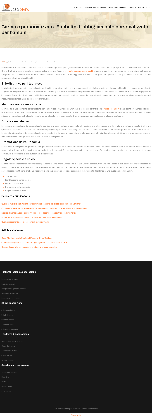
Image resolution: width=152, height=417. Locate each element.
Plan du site (76, 415)
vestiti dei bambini (112, 109)
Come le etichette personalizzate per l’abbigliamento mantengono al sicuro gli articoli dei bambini (44, 208)
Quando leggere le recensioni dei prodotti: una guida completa (29, 247)
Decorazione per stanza (96, 7)
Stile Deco (78, 7)
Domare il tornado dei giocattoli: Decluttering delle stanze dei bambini (32, 217)
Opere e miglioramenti (118, 7)
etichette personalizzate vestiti (79, 71)
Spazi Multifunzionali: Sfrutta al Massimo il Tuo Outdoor (26, 238)
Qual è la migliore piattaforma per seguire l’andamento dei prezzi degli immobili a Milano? (41, 204)
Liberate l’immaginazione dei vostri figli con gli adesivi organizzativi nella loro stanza (38, 213)
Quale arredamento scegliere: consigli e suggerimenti (25, 222)
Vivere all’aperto (136, 7)
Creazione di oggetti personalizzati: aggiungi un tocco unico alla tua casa (34, 242)
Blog (148, 7)
